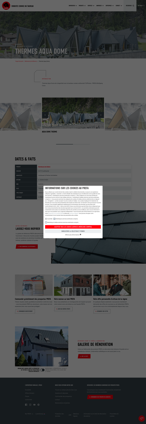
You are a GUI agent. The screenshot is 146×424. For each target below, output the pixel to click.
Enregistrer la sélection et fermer (73, 231)
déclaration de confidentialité (55, 213)
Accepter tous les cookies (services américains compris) (73, 227)
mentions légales (73, 213)
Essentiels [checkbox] (49, 218)
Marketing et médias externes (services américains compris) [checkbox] (62, 222)
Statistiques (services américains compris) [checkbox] (67, 218)
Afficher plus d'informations (72, 234)
